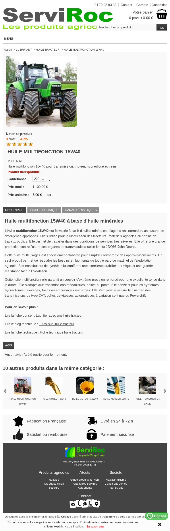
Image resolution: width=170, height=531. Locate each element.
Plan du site (116, 487)
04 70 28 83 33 (87, 464)
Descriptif (14, 210)
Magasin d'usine (116, 479)
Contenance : (18, 179)
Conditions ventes (116, 483)
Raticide (54, 479)
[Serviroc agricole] (58, 19)
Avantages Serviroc (85, 483)
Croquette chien (54, 483)
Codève (66, 516)
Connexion (160, 5)
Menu (8, 38)
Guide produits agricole (85, 479)
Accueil (7, 49)
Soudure (54, 487)
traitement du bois (113, 516)
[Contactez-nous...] (85, 503)
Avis (8, 345)
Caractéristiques (81, 210)
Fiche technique (44, 210)
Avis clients (85, 487)
